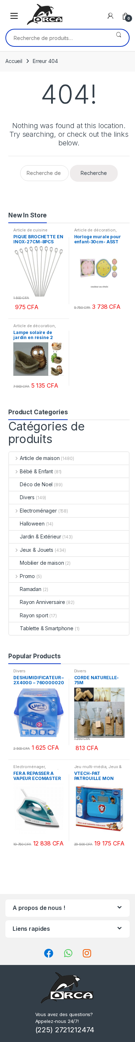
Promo (27, 576)
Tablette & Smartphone (46, 628)
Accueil (13, 61)
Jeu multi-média (90, 766)
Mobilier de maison (42, 563)
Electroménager (38, 511)
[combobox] (57, 38)
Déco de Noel (36, 484)
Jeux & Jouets (36, 550)
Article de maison (39, 458)
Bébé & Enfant (36, 471)
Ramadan (30, 589)
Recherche (118, 38)
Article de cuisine (30, 230)
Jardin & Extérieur (40, 536)
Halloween (32, 523)
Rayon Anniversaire (42, 602)
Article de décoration (95, 230)
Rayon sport (34, 615)
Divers (27, 497)
